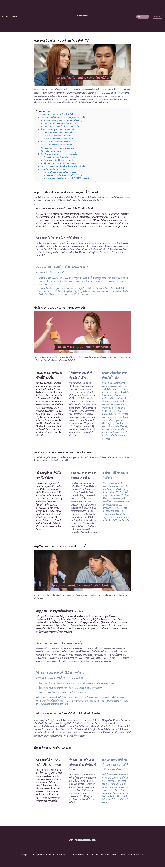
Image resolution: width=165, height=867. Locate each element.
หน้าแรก (5, 16)
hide (48, 111)
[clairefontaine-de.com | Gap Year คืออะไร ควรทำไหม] (82, 15)
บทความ (13, 16)
